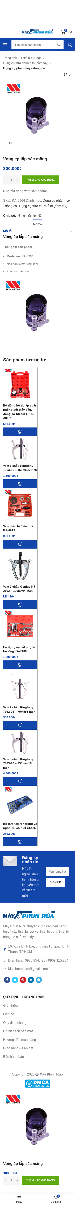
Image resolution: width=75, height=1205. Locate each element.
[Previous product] (61, 75)
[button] (20, 431)
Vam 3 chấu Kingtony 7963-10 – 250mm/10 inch (18, 763)
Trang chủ (10, 58)
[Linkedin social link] (34, 215)
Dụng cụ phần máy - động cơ (24, 68)
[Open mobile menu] (5, 45)
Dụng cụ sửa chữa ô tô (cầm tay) (26, 63)
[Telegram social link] (40, 215)
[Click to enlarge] (10, 143)
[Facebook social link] (19, 215)
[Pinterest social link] (29, 215)
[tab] (37, 224)
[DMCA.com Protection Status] (37, 1083)
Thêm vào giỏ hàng (40, 179)
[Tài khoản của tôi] (70, 45)
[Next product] (70, 75)
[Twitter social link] (24, 215)
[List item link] (37, 1014)
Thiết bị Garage (31, 58)
